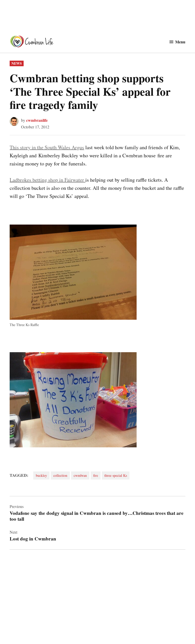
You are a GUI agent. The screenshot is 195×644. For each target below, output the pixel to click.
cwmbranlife (37, 120)
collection (60, 475)
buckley (41, 475)
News (16, 63)
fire (95, 475)
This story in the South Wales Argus (47, 147)
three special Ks (115, 475)
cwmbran (80, 475)
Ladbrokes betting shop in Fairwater (47, 179)
